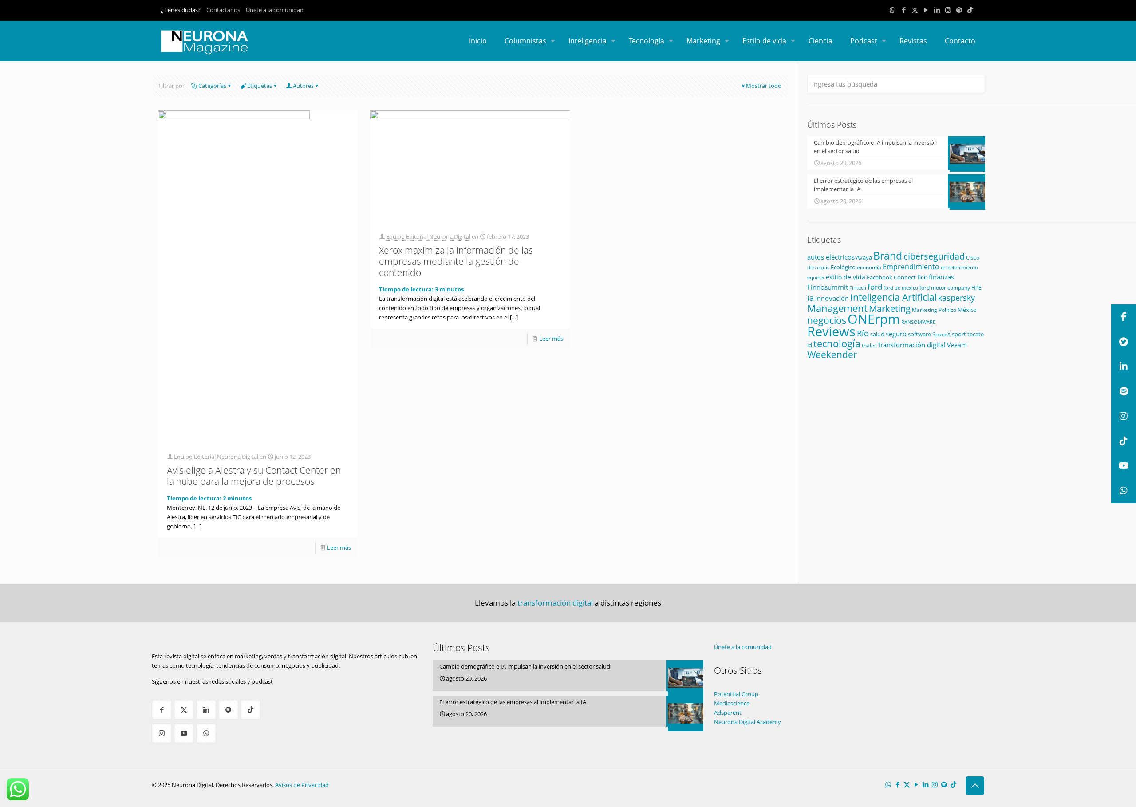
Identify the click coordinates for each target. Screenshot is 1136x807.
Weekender (832, 354)
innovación (832, 298)
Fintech (857, 288)
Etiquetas (259, 86)
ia (810, 297)
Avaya (864, 257)
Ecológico (843, 267)
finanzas (941, 276)
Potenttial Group (736, 694)
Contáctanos (223, 10)
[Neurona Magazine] (204, 41)
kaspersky (956, 297)
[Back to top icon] (975, 785)
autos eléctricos (831, 256)
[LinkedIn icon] (937, 9)
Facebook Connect (891, 277)
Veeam (957, 345)
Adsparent (728, 712)
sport (959, 334)
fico (922, 277)
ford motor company (944, 287)
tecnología (836, 343)
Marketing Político (934, 310)
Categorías (212, 86)
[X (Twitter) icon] (914, 9)
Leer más (339, 547)
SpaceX (941, 334)
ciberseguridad (934, 256)
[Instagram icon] (948, 9)
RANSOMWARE (918, 322)
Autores (303, 86)
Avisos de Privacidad (302, 785)
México (967, 310)
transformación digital (912, 345)
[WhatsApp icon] (892, 9)
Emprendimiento (911, 267)
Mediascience (731, 703)
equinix (815, 277)
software (919, 334)
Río (863, 333)
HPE (976, 287)
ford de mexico (901, 287)
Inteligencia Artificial (893, 297)
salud (877, 334)
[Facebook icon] (903, 9)
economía (869, 267)
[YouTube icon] (926, 9)
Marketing (890, 309)
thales (869, 345)
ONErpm (874, 319)
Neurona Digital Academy (747, 722)
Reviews (831, 331)
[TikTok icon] (970, 9)
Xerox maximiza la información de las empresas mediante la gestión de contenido (456, 261)
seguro (896, 333)
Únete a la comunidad (275, 10)
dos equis (818, 267)
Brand (887, 256)
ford (875, 287)
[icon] (959, 9)
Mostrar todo (763, 86)
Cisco (972, 257)
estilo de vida (845, 277)
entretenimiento (959, 267)
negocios (826, 320)
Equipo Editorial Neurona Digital (216, 457)
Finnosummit (827, 287)
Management (837, 308)
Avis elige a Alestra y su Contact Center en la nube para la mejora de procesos (254, 476)
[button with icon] (162, 710)
